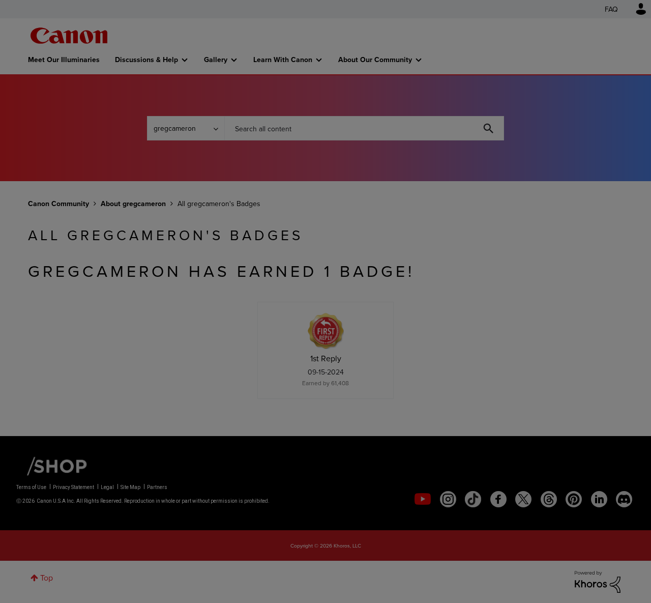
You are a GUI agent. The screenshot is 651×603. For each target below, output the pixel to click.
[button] (467, 219)
